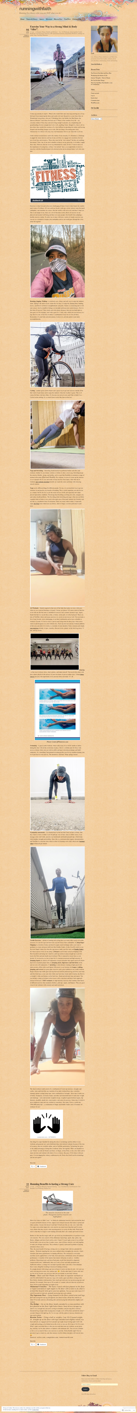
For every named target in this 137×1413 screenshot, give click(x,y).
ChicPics (67, 19)
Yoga (35, 35)
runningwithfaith (35, 8)
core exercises (34, 628)
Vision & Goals (31, 19)
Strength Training (52, 1186)
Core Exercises (40, 33)
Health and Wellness (52, 32)
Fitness (44, 32)
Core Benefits (65, 1186)
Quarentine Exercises (59, 33)
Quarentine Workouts (71, 33)
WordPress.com (95, 103)
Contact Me (77, 19)
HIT (51, 33)
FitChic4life (95, 108)
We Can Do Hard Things (98, 80)
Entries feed (94, 98)
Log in (93, 95)
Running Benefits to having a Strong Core (52, 1184)
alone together (74, 32)
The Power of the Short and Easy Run (101, 73)
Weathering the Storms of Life (99, 75)
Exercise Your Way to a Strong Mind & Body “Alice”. (53, 28)
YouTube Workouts (42, 35)
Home (22, 19)
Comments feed (95, 100)
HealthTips (58, 19)
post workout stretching (42, 482)
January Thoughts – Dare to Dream (100, 78)
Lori (33, 32)
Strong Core (47, 1188)
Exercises (47, 33)
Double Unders (78, 949)
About (41, 19)
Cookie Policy (35, 1409)
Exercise (39, 32)
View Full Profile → (96, 64)
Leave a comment (26, 36)
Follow (85, 1389)
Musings (49, 19)
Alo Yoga (36, 504)
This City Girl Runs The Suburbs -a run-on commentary (102, 83)
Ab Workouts (65, 32)
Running (44, 1186)
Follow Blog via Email (89, 1375)
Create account (95, 93)
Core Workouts (39, 1188)
